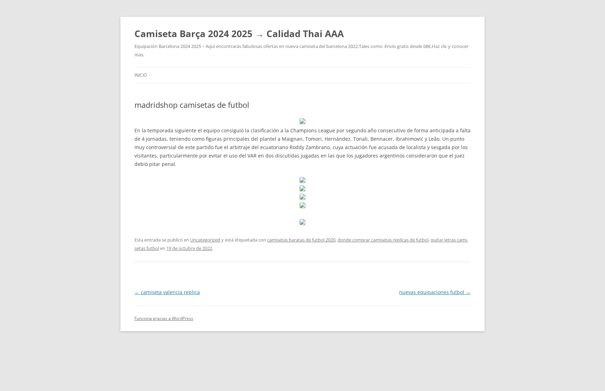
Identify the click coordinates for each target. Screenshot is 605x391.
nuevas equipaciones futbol (435, 292)
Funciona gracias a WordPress (163, 318)
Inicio (140, 75)
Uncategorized (205, 240)
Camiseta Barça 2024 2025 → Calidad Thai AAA (239, 33)
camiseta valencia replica (167, 292)
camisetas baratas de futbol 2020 (301, 240)
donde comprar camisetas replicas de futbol (383, 240)
